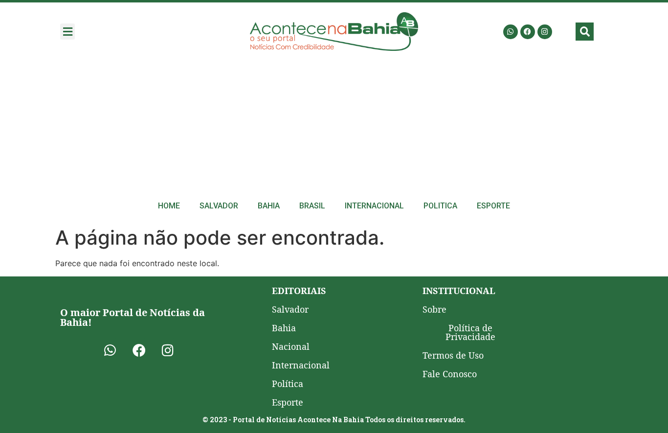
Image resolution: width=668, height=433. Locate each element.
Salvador (219, 205)
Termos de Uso (453, 355)
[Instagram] (544, 31)
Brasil (312, 205)
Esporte (493, 205)
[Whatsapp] (510, 31)
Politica (440, 205)
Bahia (269, 205)
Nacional (291, 346)
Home (169, 205)
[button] (67, 31)
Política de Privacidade (470, 332)
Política (287, 383)
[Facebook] (527, 31)
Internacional (374, 205)
